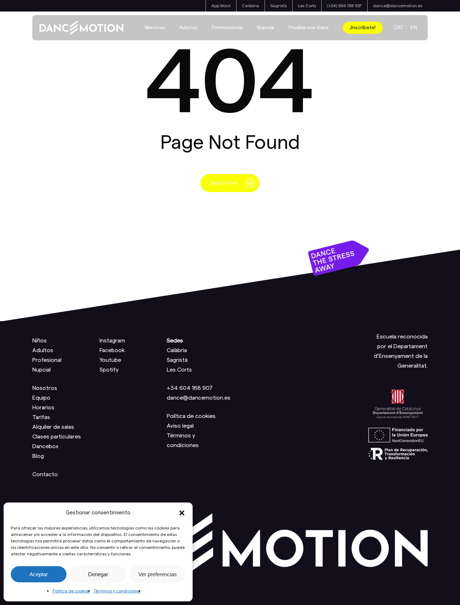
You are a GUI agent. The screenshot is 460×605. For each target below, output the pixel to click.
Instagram (112, 341)
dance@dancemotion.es (198, 398)
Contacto (45, 474)
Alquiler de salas (53, 427)
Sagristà (177, 360)
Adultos (42, 350)
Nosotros (44, 388)
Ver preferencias (157, 574)
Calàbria (177, 350)
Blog (38, 456)
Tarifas (41, 417)
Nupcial (41, 370)
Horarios (43, 407)
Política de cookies (71, 591)
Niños (39, 341)
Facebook (112, 350)
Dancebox (45, 446)
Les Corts (179, 370)
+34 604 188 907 (190, 388)
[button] (181, 513)
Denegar (98, 574)
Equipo (41, 398)
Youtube (110, 360)
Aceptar (38, 574)
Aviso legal (180, 426)
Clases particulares (56, 437)
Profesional (46, 360)
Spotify (109, 370)
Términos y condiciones (117, 591)
